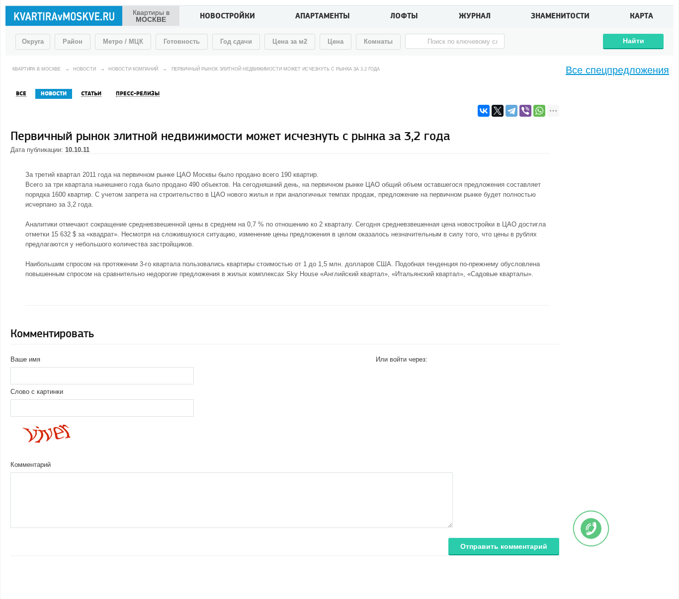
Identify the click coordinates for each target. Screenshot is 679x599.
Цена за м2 (289, 41)
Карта (641, 17)
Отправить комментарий (503, 546)
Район (73, 41)
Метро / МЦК (123, 41)
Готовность (182, 41)
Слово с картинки (36, 391)
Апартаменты (322, 17)
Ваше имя (25, 359)
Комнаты (378, 41)
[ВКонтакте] (484, 111)
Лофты (404, 17)
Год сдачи (236, 41)
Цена (335, 41)
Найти (633, 41)
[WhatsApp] (539, 111)
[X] (498, 111)
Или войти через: (401, 359)
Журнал (475, 17)
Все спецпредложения (617, 70)
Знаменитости (560, 17)
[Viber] (525, 111)
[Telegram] (511, 111)
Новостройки (227, 17)
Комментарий (30, 464)
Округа (33, 41)
